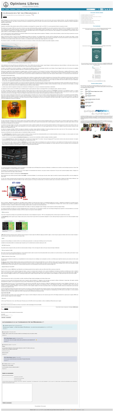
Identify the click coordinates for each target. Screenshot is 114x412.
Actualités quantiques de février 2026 (87, 21)
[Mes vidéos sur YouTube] (110, 9)
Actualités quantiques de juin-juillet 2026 (88, 14)
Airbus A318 (3, 176)
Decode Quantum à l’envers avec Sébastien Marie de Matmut (91, 16)
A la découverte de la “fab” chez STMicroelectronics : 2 (21, 13)
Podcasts (18, 9)
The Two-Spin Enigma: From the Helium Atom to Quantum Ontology (92, 63)
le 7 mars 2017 (13, 344)
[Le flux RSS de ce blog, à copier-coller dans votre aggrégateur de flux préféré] (112, 9)
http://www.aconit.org (6, 350)
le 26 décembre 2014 (18, 325)
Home (3, 9)
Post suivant (43, 406)
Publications (12, 9)
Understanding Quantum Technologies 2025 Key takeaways (92, 45)
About (30, 9)
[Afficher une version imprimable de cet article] (33, 15)
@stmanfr (6, 325)
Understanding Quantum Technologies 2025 (89, 28)
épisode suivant (6, 304)
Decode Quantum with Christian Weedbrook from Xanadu (90, 20)
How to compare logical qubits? (86, 19)
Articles (72, 409)
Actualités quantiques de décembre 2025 (88, 23)
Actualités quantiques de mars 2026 (87, 18)
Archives (7, 9)
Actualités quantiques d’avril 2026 (86, 17)
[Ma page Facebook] (104, 9)
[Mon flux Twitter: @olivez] (108, 9)
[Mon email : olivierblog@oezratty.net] (98, 9)
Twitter (13, 325)
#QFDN (93, 116)
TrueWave (5, 363)
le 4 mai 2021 (12, 363)
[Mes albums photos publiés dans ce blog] (101, 9)
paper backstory (96, 65)
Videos (23, 9)
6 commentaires (28, 15)
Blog (27, 9)
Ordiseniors (6, 344)
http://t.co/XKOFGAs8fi (48, 327)
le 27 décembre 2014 (19, 338)
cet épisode (52, 170)
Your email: (3, 314)
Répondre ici (5, 328)
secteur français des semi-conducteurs (17, 20)
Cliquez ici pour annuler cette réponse (7, 375)
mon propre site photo (104, 121)
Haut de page (67, 409)
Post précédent (37, 406)
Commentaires (78, 409)
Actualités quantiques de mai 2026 (87, 15)
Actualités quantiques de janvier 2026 (87, 22)
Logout (83, 409)
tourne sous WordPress (40, 409)
